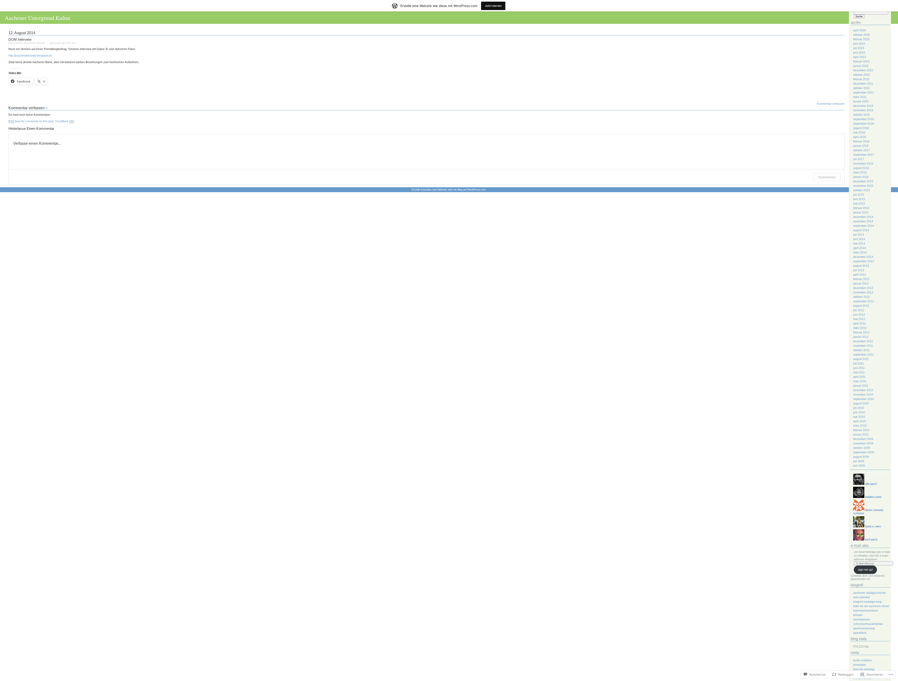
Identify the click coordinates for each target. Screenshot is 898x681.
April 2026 (859, 30)
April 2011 (859, 376)
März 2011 (859, 381)
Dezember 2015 (863, 181)
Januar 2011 (860, 385)
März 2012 (860, 328)
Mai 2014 (859, 243)
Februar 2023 (861, 61)
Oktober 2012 (861, 297)
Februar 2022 (861, 79)
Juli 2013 (858, 270)
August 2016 (861, 168)
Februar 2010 (861, 430)
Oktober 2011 (861, 350)
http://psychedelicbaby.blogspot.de (30, 55)
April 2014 (859, 248)
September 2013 (863, 261)
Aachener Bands (34, 43)
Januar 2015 (861, 212)
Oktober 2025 (861, 34)
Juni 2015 (859, 199)
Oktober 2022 (861, 74)
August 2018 (861, 128)
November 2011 (863, 345)
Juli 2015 (858, 194)
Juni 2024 (859, 43)
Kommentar (827, 177)
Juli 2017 (858, 159)
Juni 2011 (859, 368)
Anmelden (859, 665)
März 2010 (860, 425)
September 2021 (863, 92)
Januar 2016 (861, 177)
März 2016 (860, 172)
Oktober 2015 (861, 190)
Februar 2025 (861, 39)
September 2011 (863, 354)
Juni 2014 (859, 239)
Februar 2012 (861, 332)
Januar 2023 (861, 66)
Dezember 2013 (863, 257)
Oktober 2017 (861, 150)
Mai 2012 (859, 319)
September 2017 (863, 154)
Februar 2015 (861, 208)
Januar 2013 (861, 283)
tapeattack (859, 632)
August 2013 (861, 265)
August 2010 (861, 403)
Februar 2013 (861, 279)
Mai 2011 (859, 372)
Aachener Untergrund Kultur (37, 18)
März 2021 (860, 97)
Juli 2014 (858, 234)
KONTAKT (857, 615)
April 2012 (859, 323)
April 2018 (859, 137)
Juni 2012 (859, 314)
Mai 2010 (859, 416)
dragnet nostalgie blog (867, 601)
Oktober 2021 (861, 88)
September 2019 (863, 119)
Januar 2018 (861, 146)
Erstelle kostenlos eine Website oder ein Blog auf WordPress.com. (449, 189)
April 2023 (859, 57)
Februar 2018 (861, 141)
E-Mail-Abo (860, 546)
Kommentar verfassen (831, 103)
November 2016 (863, 163)
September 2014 (863, 225)
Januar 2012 (861, 337)
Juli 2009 (858, 461)
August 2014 (861, 230)
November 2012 (863, 292)
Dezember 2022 (863, 70)
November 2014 (863, 221)
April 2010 (859, 421)
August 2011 (861, 359)
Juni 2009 (859, 465)
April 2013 (859, 274)
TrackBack (64, 121)
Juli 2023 (858, 48)
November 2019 (863, 110)
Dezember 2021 (863, 83)
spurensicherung (864, 628)
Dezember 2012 (863, 288)
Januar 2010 (861, 434)
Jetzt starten (493, 5)
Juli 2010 (858, 408)
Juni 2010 (859, 412)
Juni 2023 (859, 52)
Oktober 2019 (861, 114)
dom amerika (861, 597)
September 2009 (863, 452)
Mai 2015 (859, 203)
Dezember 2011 (863, 341)
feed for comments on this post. (31, 121)
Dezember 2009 (863, 439)
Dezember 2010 (863, 390)
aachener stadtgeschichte (869, 593)
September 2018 (863, 123)
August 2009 (861, 456)
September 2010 (863, 399)
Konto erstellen (862, 660)
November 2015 (863, 185)
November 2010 (863, 394)
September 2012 (863, 301)
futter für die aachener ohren (871, 606)
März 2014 (860, 252)
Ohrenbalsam (861, 619)
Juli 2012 (858, 310)
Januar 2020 (861, 101)
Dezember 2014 (863, 217)
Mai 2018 (859, 132)
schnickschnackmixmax (868, 624)
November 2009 (863, 443)
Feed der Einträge (864, 669)
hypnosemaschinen (865, 610)
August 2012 (861, 305)
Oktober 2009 (861, 448)
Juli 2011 (858, 363)
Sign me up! (865, 569)
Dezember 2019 (863, 106)
